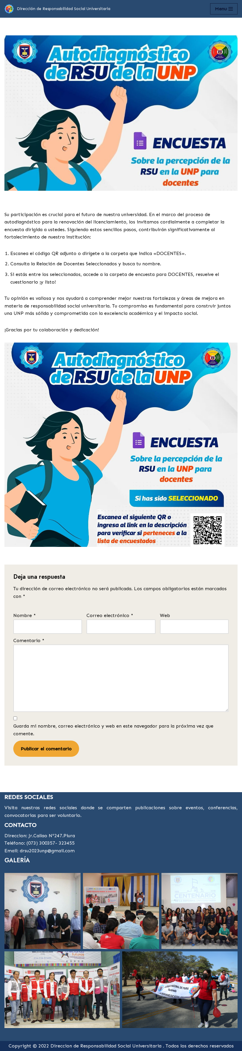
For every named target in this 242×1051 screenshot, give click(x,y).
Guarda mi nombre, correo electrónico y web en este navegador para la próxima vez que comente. (113, 729)
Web (165, 615)
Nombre (24, 615)
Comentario (28, 640)
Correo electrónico (109, 615)
